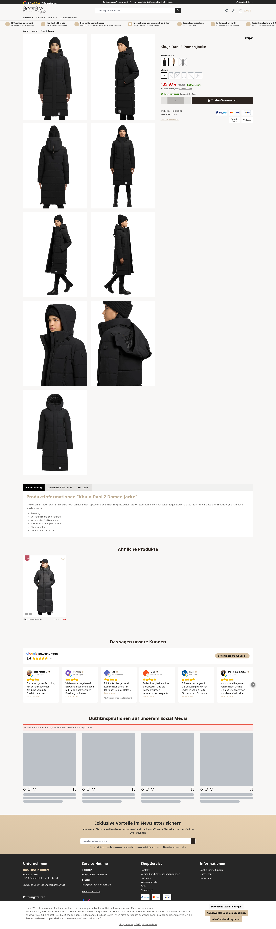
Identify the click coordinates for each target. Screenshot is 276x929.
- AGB (137, 924)
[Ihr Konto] (233, 10)
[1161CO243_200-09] (55, 432)
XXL (199, 76)
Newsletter (147, 890)
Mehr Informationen (142, 908)
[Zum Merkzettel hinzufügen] (63, 559)
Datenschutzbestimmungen (111, 847)
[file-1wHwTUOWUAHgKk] (55, 254)
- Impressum (126, 924)
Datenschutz (207, 874)
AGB (151, 847)
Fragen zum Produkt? (170, 119)
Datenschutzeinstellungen (226, 906)
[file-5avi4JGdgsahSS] (55, 343)
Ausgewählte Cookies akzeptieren (226, 912)
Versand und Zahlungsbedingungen (160, 874)
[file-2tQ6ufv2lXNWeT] (55, 165)
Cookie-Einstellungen (211, 870)
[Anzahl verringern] (164, 100)
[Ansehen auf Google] (29, 673)
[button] (23, 684)
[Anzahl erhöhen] (187, 100)
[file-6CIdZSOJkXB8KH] (123, 343)
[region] (89, 254)
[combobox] (135, 10)
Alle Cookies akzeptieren (226, 919)
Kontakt (145, 870)
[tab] (34, 487)
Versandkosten (185, 88)
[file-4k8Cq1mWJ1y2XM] (123, 254)
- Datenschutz (149, 924)
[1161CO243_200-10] (55, 77)
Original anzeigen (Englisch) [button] (119, 698)
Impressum (206, 878)
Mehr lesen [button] (33, 696)
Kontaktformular (91, 891)
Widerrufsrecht (149, 882)
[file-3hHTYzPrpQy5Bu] (123, 77)
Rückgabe (146, 878)
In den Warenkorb (224, 100)
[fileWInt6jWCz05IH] (123, 165)
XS (164, 75)
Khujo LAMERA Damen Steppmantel (32, 619)
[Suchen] (178, 10)
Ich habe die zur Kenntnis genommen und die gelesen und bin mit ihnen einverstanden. (138, 847)
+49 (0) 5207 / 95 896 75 (94, 874)
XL (191, 76)
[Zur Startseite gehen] (34, 10)
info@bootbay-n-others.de (96, 884)
